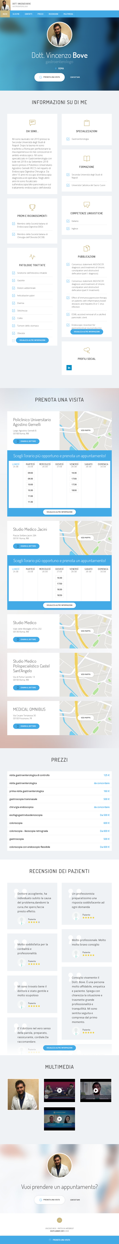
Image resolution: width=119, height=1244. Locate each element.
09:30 (30, 478)
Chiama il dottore (28, 441)
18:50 (59, 595)
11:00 (30, 496)
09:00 (30, 472)
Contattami (75, 77)
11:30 (30, 501)
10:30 (30, 490)
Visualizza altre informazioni (87, 331)
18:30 (59, 589)
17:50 (59, 583)
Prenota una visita (61, 1240)
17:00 (74, 478)
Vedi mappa (85, 430)
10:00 (30, 484)
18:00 (74, 490)
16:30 (74, 472)
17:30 (74, 484)
